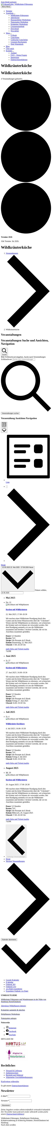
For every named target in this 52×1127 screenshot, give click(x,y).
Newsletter (15, 31)
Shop (8, 33)
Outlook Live (11, 987)
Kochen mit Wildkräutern (16, 609)
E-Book (14, 35)
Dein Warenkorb (17, 44)
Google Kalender (12, 980)
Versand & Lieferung (14, 1071)
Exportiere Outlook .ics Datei (17, 991)
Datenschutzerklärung (19, 60)
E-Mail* (4, 1096)
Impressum (15, 57)
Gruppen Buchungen (19, 42)
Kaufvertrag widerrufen (10, 1081)
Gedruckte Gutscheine (19, 40)
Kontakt (9, 51)
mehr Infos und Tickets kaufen (17, 649)
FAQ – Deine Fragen (19, 55)
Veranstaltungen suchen (10, 413)
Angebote (9, 13)
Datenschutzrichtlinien (15, 1114)
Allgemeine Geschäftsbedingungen (19, 1077)
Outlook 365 (10, 984)
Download (15, 29)
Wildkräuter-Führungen (20, 15)
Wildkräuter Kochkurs (15, 724)
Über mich (10, 49)
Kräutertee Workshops (19, 24)
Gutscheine (15, 37)
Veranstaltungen (12, 253)
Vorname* (5, 1101)
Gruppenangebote (17, 26)
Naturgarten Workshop (19, 22)
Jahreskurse (15, 18)
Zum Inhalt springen (8, 2)
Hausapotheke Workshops (21, 20)
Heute (3, 565)
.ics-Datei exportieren (14, 989)
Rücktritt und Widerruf (14, 1075)
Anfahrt (14, 53)
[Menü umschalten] (11, 33)
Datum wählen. (41, 590)
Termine (9, 11)
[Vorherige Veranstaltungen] (7, 486)
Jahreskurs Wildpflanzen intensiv (13, 1006)
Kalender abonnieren (9, 940)
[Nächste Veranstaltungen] (28, 561)
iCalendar (9, 982)
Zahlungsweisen (12, 1073)
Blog (8, 46)
